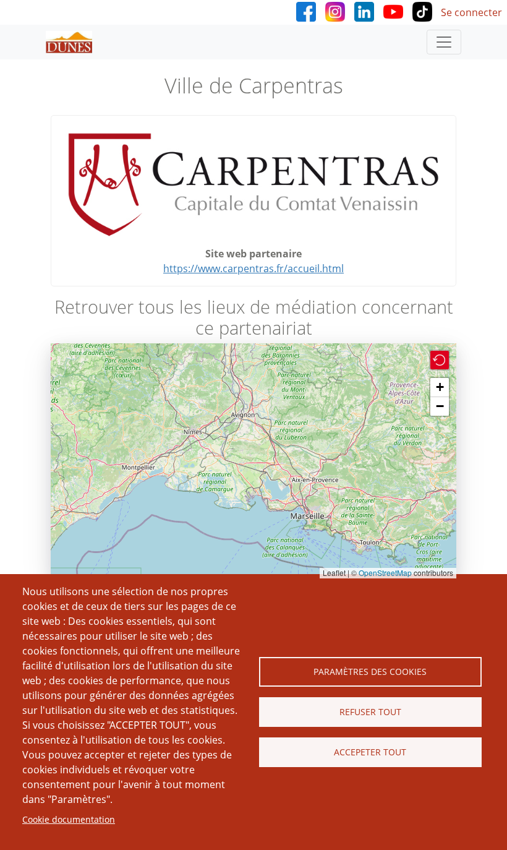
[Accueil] (74, 42)
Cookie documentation (68, 819)
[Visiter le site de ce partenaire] (253, 186)
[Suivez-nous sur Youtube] (393, 10)
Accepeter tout (370, 752)
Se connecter (471, 12)
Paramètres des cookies (370, 671)
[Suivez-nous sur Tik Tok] (422, 10)
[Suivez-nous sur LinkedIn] (364, 10)
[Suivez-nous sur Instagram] (335, 10)
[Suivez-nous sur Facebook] (306, 10)
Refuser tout (370, 712)
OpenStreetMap (385, 572)
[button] (439, 360)
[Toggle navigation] (444, 42)
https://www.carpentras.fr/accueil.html (253, 268)
